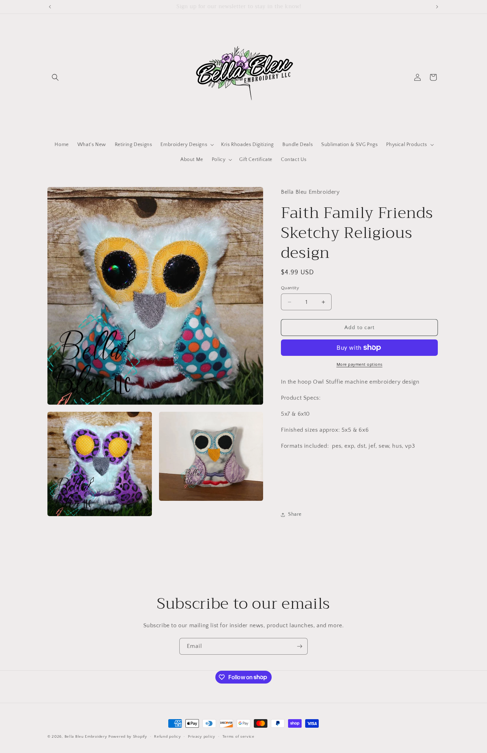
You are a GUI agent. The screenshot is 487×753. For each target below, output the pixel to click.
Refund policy (167, 736)
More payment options (360, 364)
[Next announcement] (437, 7)
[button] (55, 77)
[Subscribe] (299, 646)
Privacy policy (201, 736)
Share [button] (295, 514)
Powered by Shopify (127, 736)
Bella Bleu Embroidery (86, 736)
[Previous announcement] (50, 7)
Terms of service (238, 736)
